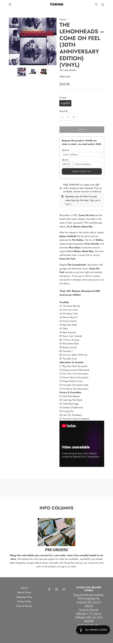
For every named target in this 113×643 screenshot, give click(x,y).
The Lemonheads (67, 70)
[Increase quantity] (73, 117)
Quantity (63, 111)
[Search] (96, 4)
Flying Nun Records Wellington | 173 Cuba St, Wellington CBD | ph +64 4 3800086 (89, 615)
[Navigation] (10, 4)
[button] (11, 41)
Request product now (81, 171)
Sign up (93, 200)
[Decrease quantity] (63, 117)
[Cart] (102, 4)
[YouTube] (63, 589)
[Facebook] (49, 589)
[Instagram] (56, 589)
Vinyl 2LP (65, 103)
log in (68, 204)
